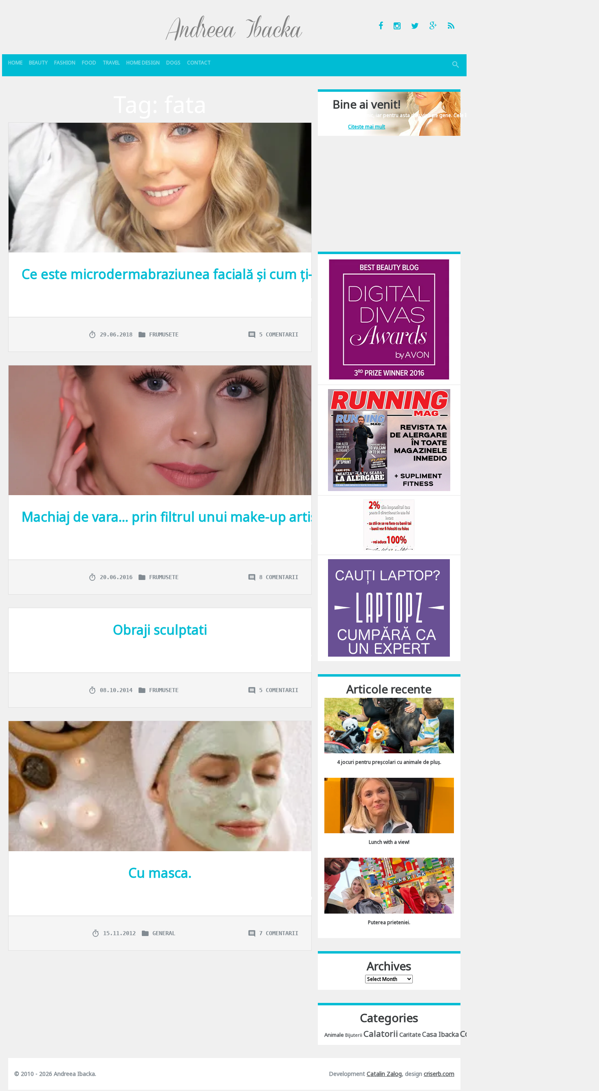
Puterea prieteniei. (389, 922)
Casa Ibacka (440, 1034)
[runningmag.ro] (389, 439)
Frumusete (163, 334)
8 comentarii (278, 577)
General (163, 933)
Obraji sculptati (160, 629)
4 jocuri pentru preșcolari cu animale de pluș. (389, 762)
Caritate (410, 1034)
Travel (111, 62)
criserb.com (439, 1074)
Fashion (64, 62)
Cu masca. (160, 872)
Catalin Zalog (384, 1074)
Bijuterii (353, 1035)
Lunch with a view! (389, 842)
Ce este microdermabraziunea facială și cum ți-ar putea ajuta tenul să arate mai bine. (286, 274)
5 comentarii (278, 334)
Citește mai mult (366, 126)
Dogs (173, 62)
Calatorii (380, 1033)
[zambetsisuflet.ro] (388, 524)
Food (89, 62)
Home (15, 62)
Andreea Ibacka (234, 27)
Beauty (38, 62)
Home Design (143, 62)
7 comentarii (278, 933)
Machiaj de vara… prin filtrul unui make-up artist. (173, 516)
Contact (199, 62)
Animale (334, 1034)
